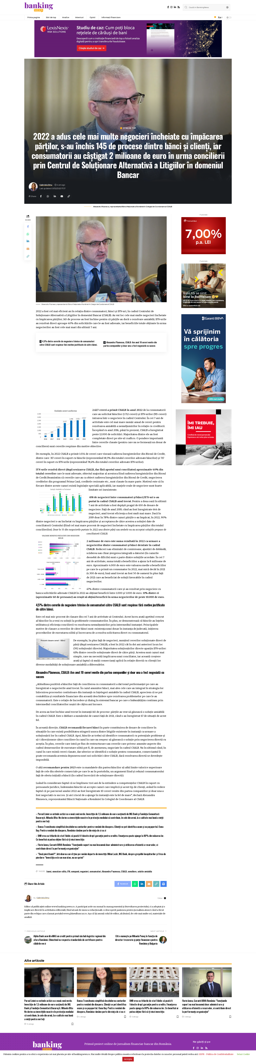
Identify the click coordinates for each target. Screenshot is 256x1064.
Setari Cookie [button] (243, 1054)
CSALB (124, 871)
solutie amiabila (145, 871)
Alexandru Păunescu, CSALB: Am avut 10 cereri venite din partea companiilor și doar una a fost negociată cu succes (130, 344)
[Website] (165, 898)
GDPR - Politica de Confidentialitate (216, 1054)
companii (75, 871)
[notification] (214, 17)
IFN (68, 871)
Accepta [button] (128, 1059)
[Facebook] (168, 7)
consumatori (95, 871)
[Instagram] (171, 7)
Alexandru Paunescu (111, 871)
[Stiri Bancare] (38, 7)
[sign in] (210, 17)
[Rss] (179, 7)
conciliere (132, 871)
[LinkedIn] (175, 7)
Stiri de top (129, 128)
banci (49, 871)
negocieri (84, 871)
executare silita (59, 871)
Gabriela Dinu (45, 185)
